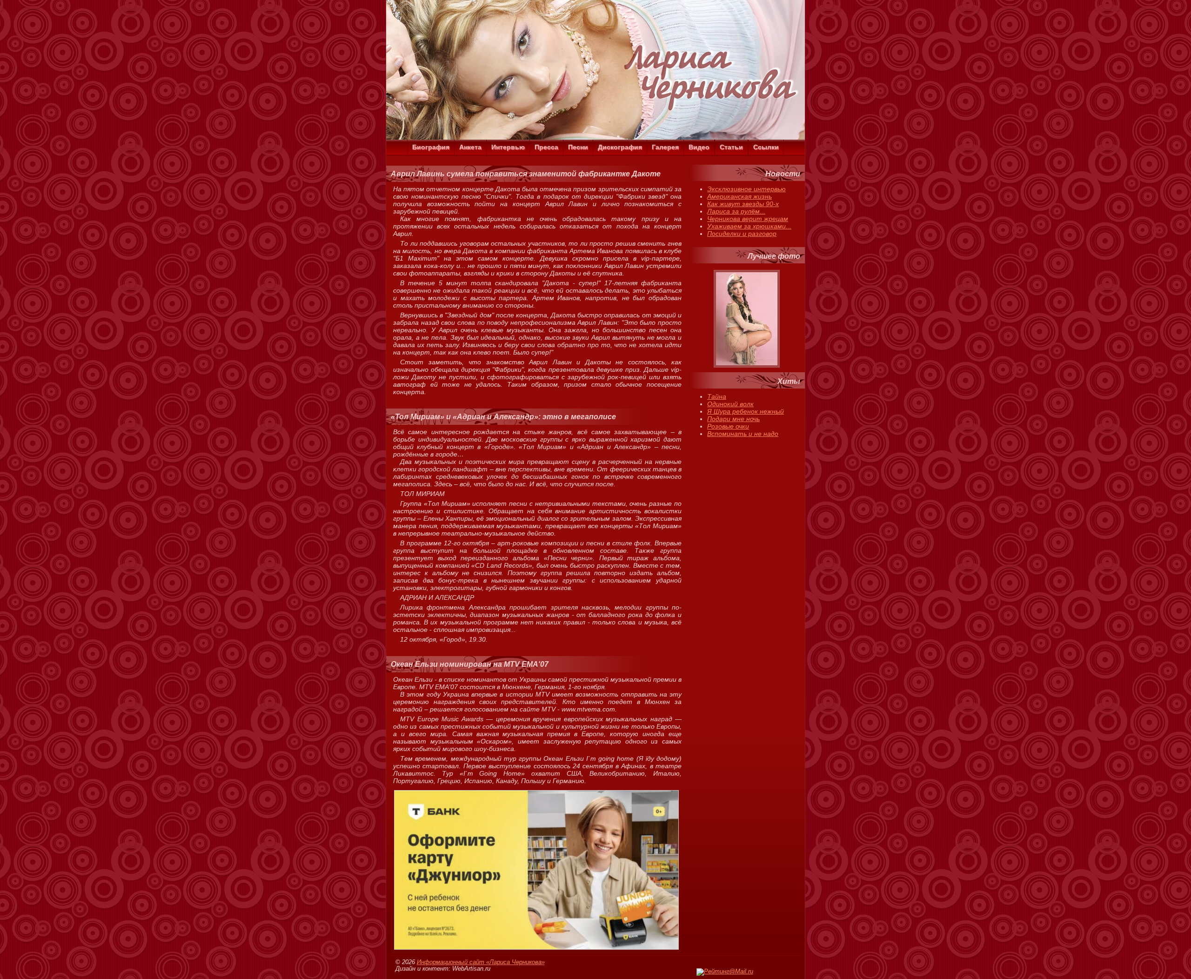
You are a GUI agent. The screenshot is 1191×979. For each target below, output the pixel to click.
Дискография (620, 147)
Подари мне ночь (733, 418)
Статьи (731, 147)
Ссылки (766, 147)
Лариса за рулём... (736, 211)
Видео (699, 147)
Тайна (716, 396)
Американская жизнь (739, 196)
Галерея (665, 147)
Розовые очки (728, 426)
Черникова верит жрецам (747, 218)
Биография (430, 147)
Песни (578, 147)
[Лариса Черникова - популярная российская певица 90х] (595, 137)
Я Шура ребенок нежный (745, 411)
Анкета (470, 147)
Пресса (546, 147)
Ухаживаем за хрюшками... (749, 226)
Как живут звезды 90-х (743, 204)
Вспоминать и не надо (742, 433)
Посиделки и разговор (741, 233)
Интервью (508, 147)
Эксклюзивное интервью (746, 189)
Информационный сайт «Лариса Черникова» (481, 962)
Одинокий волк (730, 404)
